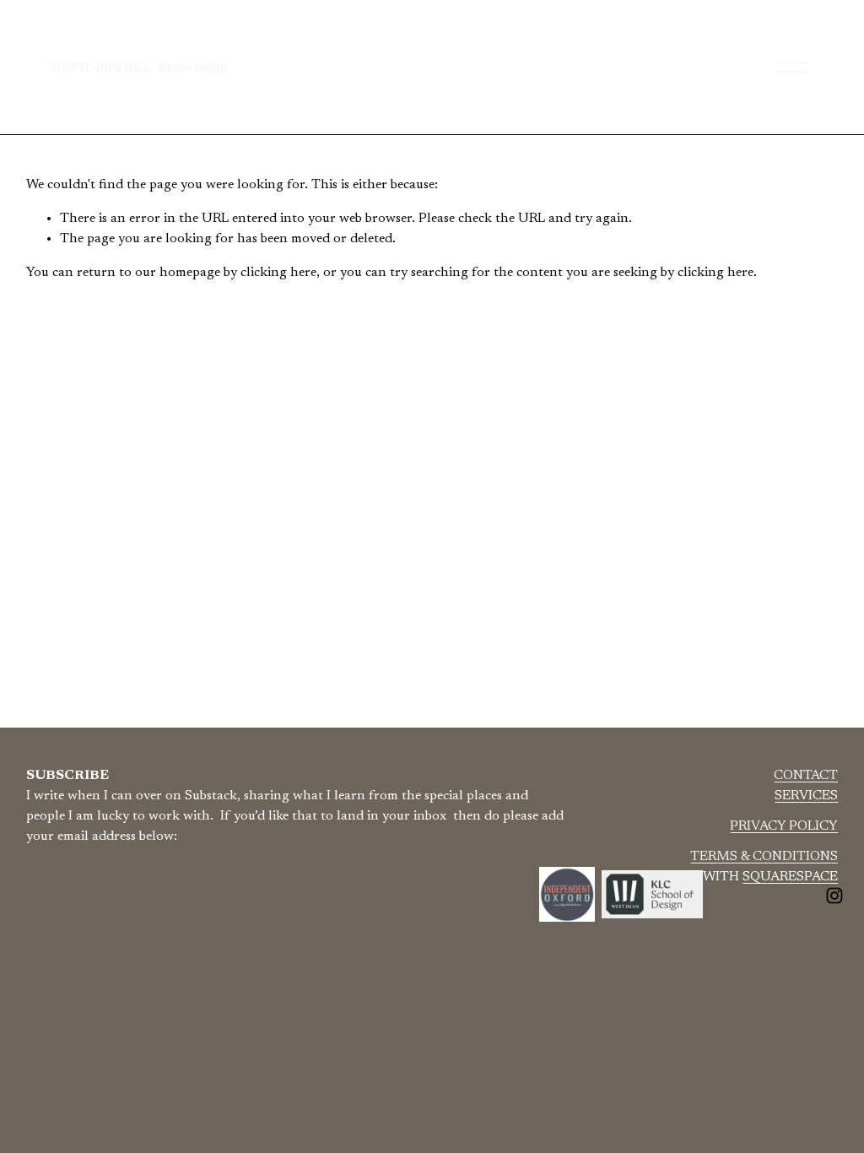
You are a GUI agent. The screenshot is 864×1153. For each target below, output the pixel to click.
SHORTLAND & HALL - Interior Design (138, 67)
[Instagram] (834, 895)
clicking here (278, 272)
